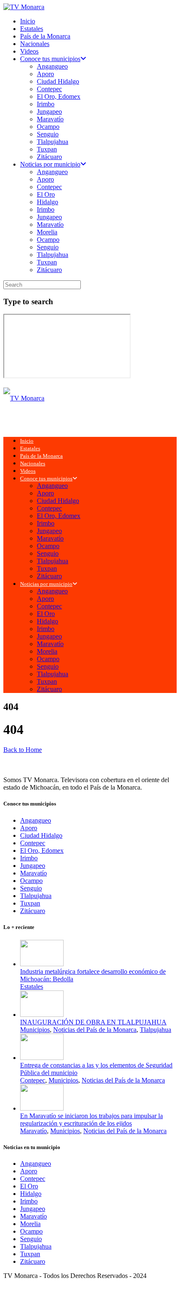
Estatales (31, 28)
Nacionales (34, 43)
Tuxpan (47, 149)
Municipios (35, 1029)
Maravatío (50, 119)
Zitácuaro (49, 156)
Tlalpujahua (52, 141)
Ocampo (48, 126)
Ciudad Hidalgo (58, 81)
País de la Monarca (45, 36)
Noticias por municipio (50, 164)
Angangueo (52, 66)
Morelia (47, 232)
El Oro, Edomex (58, 96)
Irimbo (45, 104)
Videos (29, 51)
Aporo (45, 73)
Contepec (49, 88)
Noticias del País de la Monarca (94, 1029)
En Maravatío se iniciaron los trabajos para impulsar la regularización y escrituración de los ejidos (91, 1119)
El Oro (46, 194)
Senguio (48, 134)
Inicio (27, 21)
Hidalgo (47, 201)
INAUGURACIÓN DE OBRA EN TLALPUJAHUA (93, 1022)
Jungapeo (49, 111)
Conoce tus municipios (50, 58)
